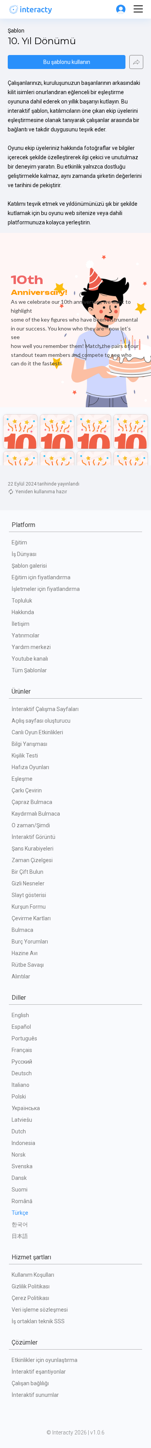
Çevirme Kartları (31, 918)
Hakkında (23, 612)
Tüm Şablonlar (29, 670)
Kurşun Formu (29, 907)
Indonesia (23, 1143)
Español (21, 1027)
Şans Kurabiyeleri (32, 848)
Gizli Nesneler (28, 883)
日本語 (20, 1236)
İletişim (20, 624)
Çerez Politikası (30, 1298)
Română (22, 1201)
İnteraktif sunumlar (35, 1395)
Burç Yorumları (30, 941)
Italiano (20, 1085)
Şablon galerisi (29, 566)
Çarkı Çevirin (27, 790)
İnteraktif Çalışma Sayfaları (45, 709)
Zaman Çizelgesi (32, 860)
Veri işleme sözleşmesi (40, 1310)
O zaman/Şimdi (31, 825)
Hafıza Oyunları (30, 767)
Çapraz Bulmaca (32, 802)
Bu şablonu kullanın (66, 62)
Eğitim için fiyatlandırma (41, 577)
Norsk (19, 1155)
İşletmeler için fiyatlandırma (46, 589)
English (20, 1015)
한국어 (20, 1224)
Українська (26, 1108)
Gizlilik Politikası (31, 1286)
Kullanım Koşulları (33, 1275)
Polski (19, 1096)
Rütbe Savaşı (28, 965)
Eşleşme (22, 779)
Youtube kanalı (30, 659)
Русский (22, 1062)
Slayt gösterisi (29, 895)
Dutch (19, 1131)
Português (24, 1038)
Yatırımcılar (25, 635)
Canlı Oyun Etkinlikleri (37, 732)
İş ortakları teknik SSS (38, 1321)
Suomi (19, 1189)
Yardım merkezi (31, 647)
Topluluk (22, 600)
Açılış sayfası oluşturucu (41, 721)
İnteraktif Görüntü (33, 837)
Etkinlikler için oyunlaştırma (44, 1360)
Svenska (22, 1166)
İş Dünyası (24, 554)
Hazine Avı (25, 953)
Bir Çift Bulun (27, 872)
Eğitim (19, 542)
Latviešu (22, 1120)
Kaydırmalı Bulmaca (36, 814)
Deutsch (22, 1073)
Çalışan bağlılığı (30, 1383)
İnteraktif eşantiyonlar (39, 1372)
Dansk (19, 1178)
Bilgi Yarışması (29, 744)
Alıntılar (21, 976)
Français (22, 1050)
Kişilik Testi (25, 755)
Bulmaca (22, 930)
